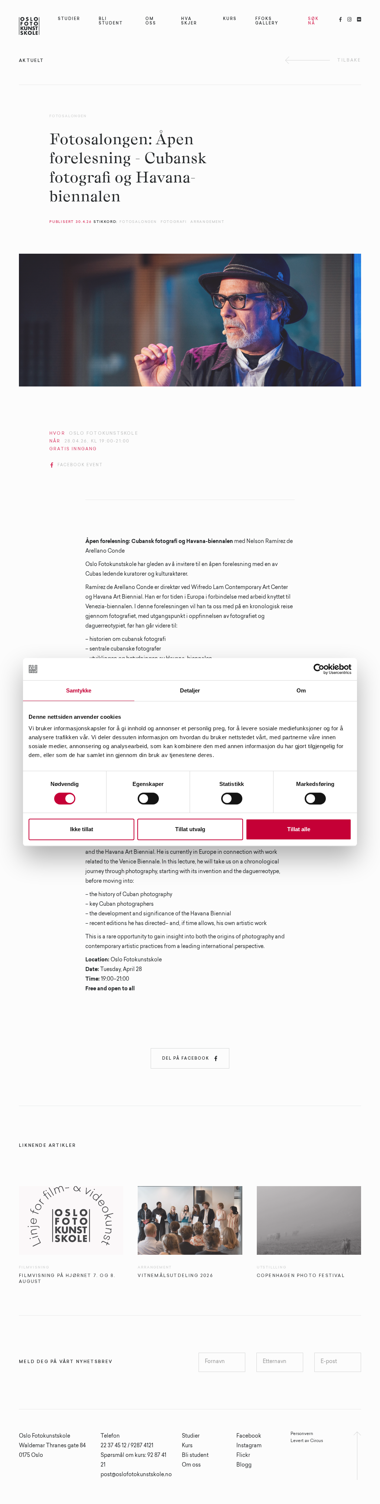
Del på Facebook (190, 1058)
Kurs (187, 1446)
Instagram (249, 1446)
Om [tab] (301, 690)
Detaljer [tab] (190, 690)
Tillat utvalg (190, 829)
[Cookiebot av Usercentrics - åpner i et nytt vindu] (318, 669)
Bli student (195, 1455)
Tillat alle (298, 829)
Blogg (244, 1465)
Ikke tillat (81, 829)
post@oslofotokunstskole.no (136, 1475)
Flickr (243, 1455)
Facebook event (76, 465)
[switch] (148, 798)
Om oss (191, 1465)
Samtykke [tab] (79, 690)
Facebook (248, 1436)
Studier (191, 1436)
